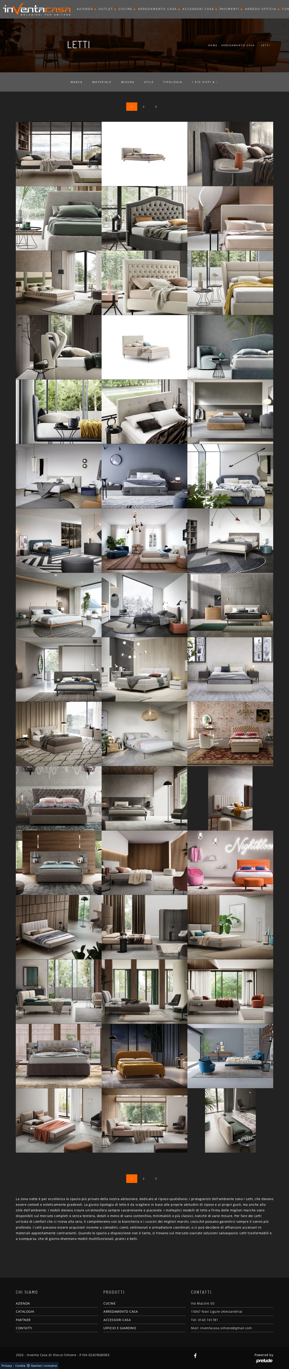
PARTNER (23, 1320)
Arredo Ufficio (261, 9)
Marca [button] (77, 82)
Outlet (106, 9)
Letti (265, 45)
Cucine (126, 9)
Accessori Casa (198, 9)
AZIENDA (23, 1303)
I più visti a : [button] (205, 82)
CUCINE (109, 1303)
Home (213, 45)
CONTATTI (24, 1328)
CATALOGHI (25, 1311)
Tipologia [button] (172, 82)
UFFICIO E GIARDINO (119, 1328)
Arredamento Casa (157, 9)
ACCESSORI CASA (117, 1320)
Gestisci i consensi (44, 1366)
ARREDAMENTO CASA (120, 1311)
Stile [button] (149, 82)
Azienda (85, 9)
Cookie (20, 1366)
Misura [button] (128, 82)
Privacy (7, 1366)
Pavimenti (230, 9)
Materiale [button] (102, 82)
